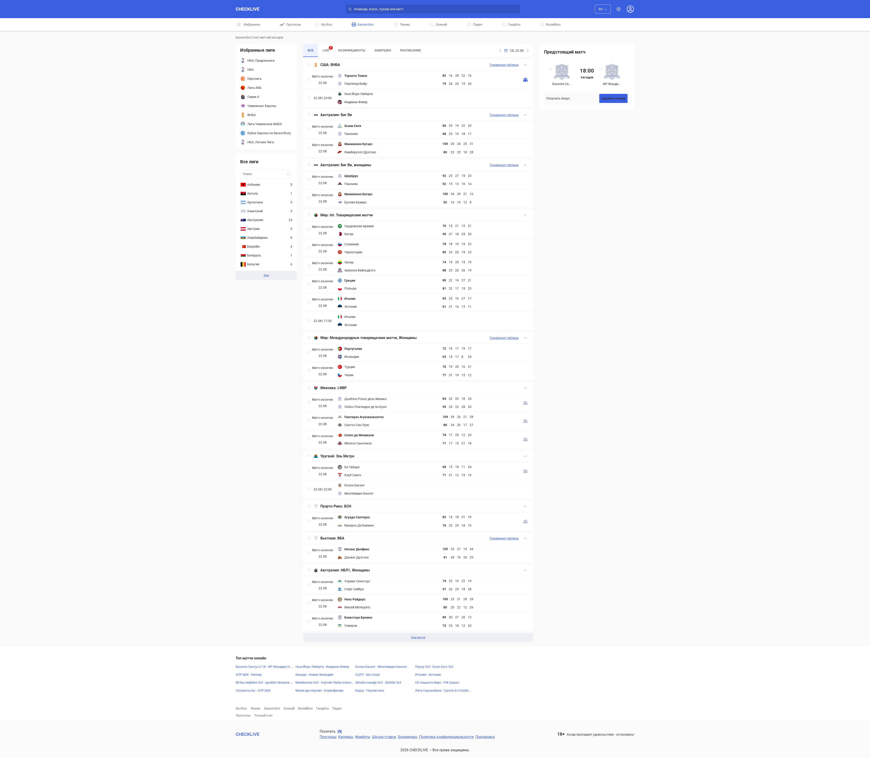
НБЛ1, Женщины (355, 570)
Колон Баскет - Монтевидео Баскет (381, 666)
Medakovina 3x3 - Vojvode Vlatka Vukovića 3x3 (323, 683)
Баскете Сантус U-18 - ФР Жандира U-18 (264, 667)
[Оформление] (618, 9)
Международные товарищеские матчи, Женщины (373, 338)
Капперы (345, 737)
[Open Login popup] (630, 9)
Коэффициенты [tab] (351, 50)
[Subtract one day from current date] (527, 50)
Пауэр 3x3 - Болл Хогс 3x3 (434, 666)
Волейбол (305, 708)
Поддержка (485, 737)
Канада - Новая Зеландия (314, 674)
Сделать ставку (613, 98)
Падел (337, 708)
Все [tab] (311, 50)
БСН (347, 506)
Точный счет (263, 715)
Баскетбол (272, 708)
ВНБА (335, 65)
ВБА (340, 538)
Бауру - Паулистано (369, 690)
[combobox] (603, 9)
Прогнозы (243, 715)
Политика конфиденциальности (446, 737)
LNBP (342, 388)
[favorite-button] (309, 65)
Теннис (255, 708)
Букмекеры (407, 737)
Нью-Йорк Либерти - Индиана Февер (322, 666)
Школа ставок (384, 737)
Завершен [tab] (382, 50)
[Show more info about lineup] (525, 79)
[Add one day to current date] (500, 50)
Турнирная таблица (504, 65)
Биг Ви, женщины (356, 165)
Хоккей (289, 708)
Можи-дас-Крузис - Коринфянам (319, 690)
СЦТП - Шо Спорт (367, 674)
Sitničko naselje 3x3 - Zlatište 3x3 (378, 682)
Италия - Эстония (428, 674)
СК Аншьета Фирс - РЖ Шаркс (437, 682)
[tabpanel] (418, 350)
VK (339, 731)
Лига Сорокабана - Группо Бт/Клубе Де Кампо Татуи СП (443, 691)
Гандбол (322, 708)
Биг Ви (346, 115)
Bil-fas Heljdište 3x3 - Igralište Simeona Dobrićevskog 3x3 (264, 683)
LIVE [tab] (327, 49)
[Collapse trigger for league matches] (525, 65)
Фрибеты (362, 737)
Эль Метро (345, 456)
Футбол (241, 708)
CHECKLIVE (247, 9)
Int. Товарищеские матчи (351, 215)
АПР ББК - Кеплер (249, 674)
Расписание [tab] (410, 50)
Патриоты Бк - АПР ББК (253, 690)
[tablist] (364, 50)
